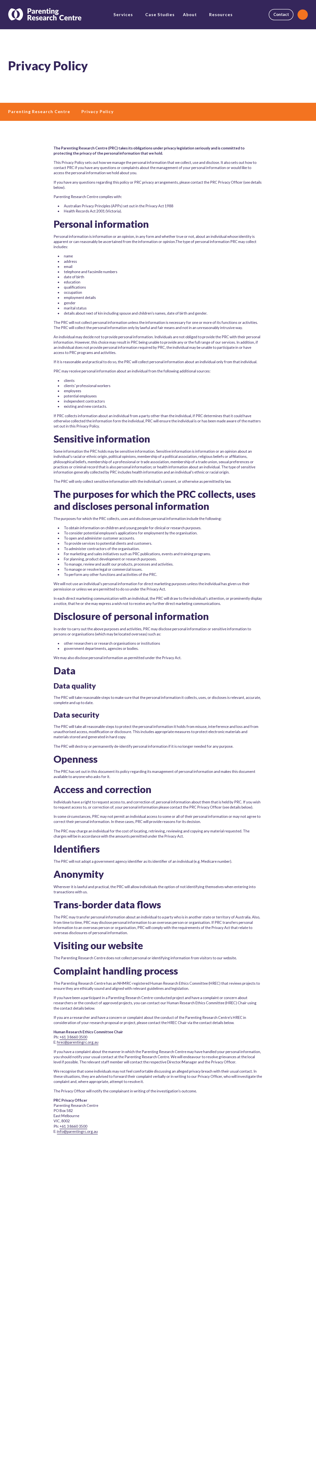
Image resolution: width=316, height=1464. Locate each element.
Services (123, 14)
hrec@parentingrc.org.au (77, 1042)
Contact (281, 14)
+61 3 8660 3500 (73, 1037)
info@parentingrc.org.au (77, 1131)
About (190, 14)
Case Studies (160, 14)
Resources (221, 14)
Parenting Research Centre (39, 111)
